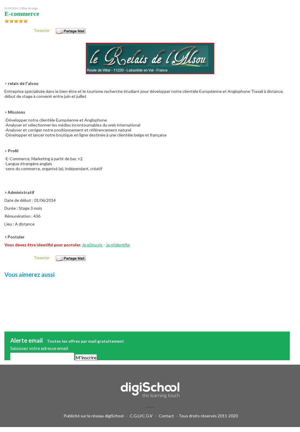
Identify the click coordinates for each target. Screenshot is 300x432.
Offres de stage (29, 8)
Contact (166, 415)
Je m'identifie (118, 244)
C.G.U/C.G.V (141, 415)
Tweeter (42, 30)
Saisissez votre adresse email (39, 348)
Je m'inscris (92, 244)
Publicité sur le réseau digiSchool (94, 415)
